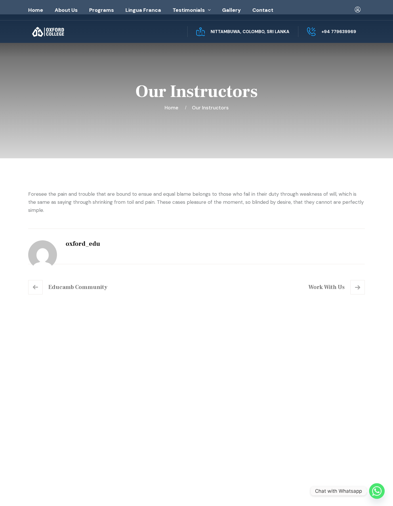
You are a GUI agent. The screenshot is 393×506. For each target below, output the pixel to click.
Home (35, 10)
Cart (214, 409)
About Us (66, 10)
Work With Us (326, 287)
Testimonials (189, 10)
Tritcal (193, 492)
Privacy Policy (290, 492)
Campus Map (52, 434)
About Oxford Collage (147, 398)
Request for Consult (62, 446)
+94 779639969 (338, 32)
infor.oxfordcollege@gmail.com (322, 423)
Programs (101, 10)
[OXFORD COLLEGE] (57, 32)
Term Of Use (326, 492)
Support (355, 492)
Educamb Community (77, 287)
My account (222, 398)
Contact (262, 10)
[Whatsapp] (377, 491)
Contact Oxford (141, 421)
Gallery (231, 10)
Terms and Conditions (234, 421)
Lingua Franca (143, 10)
